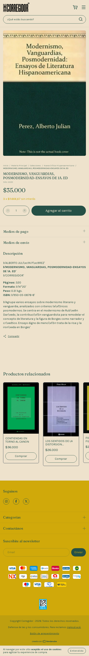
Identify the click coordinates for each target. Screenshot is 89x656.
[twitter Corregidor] (26, 501)
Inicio (5, 165)
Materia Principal (19, 165)
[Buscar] (81, 19)
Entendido (77, 650)
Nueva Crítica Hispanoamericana (59, 165)
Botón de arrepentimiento (44, 633)
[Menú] (84, 7)
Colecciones (35, 165)
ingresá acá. (74, 627)
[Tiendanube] (45, 642)
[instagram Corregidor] (6, 501)
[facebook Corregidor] (16, 501)
